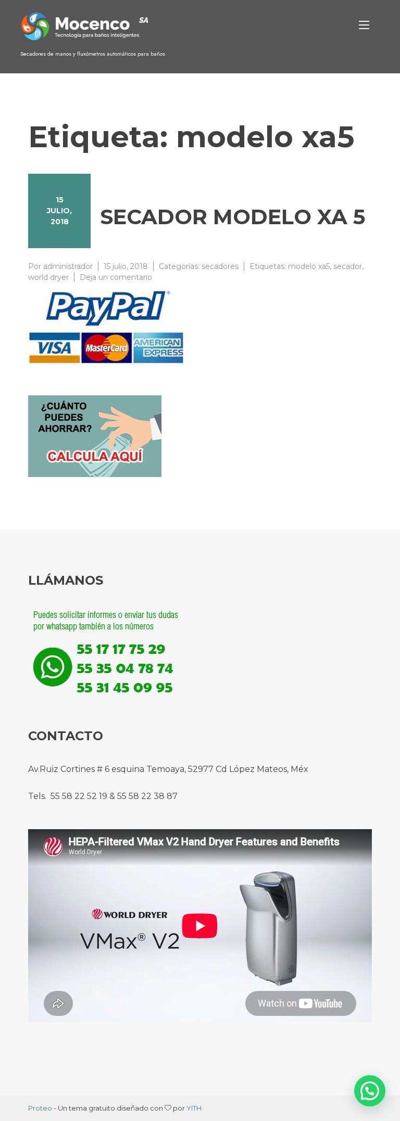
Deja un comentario (116, 277)
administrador (68, 266)
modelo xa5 (309, 266)
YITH (194, 1108)
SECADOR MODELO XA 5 (232, 216)
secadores (220, 266)
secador (347, 266)
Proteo (40, 1108)
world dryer (48, 277)
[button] (369, 1090)
